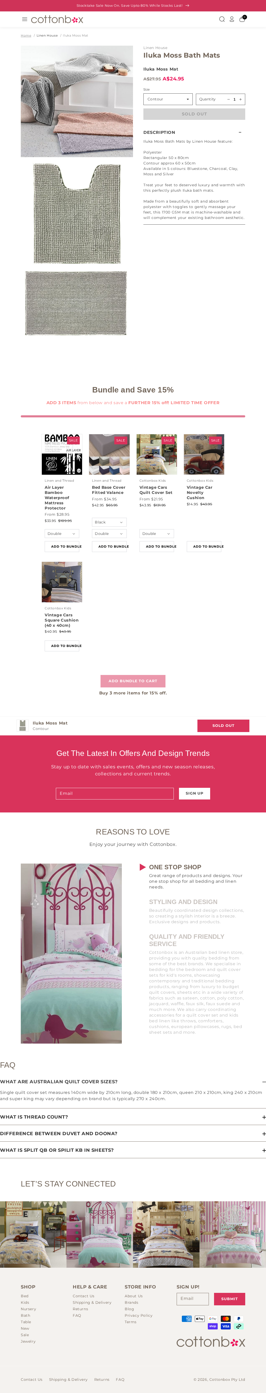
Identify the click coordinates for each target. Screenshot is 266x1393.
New (25, 1328)
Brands (131, 1302)
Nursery (28, 1309)
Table (26, 1322)
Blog (129, 1309)
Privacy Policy (138, 1315)
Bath (25, 1315)
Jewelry (28, 1341)
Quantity (207, 99)
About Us (134, 1296)
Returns (80, 1309)
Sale (25, 1335)
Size (146, 89)
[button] (194, 132)
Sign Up (194, 793)
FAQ (77, 1315)
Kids (25, 1302)
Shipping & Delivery (92, 1302)
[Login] (232, 19)
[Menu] (25, 19)
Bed (25, 1296)
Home (26, 35)
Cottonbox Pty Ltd (227, 1379)
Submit (229, 1299)
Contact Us (84, 1296)
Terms (131, 1322)
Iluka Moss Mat (75, 35)
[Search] (222, 19)
